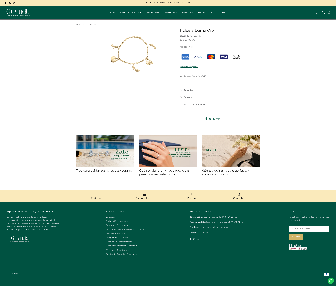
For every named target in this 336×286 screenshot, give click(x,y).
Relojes (201, 12)
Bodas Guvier (153, 12)
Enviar (296, 237)
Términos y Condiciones (117, 250)
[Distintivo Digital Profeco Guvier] (298, 249)
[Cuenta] (317, 12)
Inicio (112, 12)
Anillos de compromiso (131, 12)
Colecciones (171, 12)
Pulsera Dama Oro (90, 24)
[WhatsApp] (14, 3)
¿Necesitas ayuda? (189, 66)
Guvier (223, 12)
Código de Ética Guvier (117, 237)
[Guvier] (17, 12)
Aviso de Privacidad (115, 233)
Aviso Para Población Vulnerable (121, 246)
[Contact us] (331, 281)
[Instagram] (10, 3)
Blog (212, 12)
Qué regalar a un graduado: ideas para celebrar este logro (164, 172)
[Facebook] (6, 3)
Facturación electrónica (117, 221)
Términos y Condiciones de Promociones (125, 229)
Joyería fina (187, 12)
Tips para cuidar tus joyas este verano (104, 170)
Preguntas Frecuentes (117, 225)
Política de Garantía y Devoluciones (123, 254)
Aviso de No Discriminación (119, 241)
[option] (133, 54)
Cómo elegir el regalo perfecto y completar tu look (226, 172)
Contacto (110, 217)
